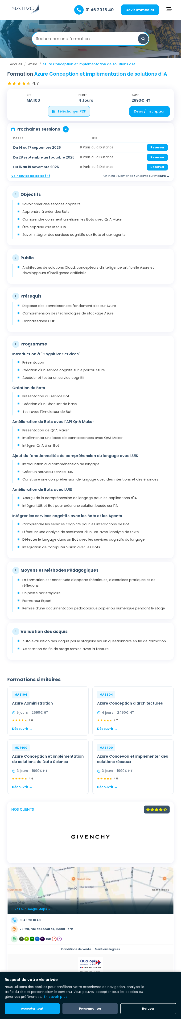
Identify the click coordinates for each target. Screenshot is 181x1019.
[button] (143, 39)
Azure (32, 64)
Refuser (148, 1008)
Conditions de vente (76, 949)
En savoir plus (55, 996)
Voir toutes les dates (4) (30, 176)
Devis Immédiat (140, 10)
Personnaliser (90, 1008)
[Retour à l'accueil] (25, 13)
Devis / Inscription (149, 111)
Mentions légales (107, 949)
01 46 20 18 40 (100, 10)
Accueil (16, 64)
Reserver (157, 147)
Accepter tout (32, 1008)
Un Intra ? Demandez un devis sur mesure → (136, 176)
